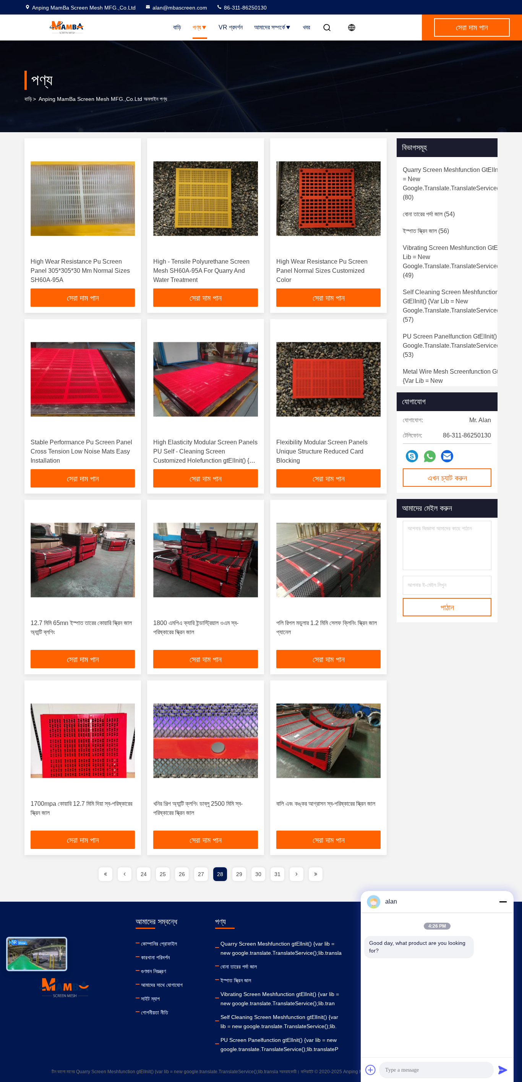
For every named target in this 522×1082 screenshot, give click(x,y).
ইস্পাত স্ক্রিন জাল (235, 980)
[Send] (503, 1069)
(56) (426, 231)
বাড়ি (177, 27)
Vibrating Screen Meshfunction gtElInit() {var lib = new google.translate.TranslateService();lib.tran (279, 998)
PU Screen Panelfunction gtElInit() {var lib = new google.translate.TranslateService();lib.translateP (279, 1044)
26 (182, 874)
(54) (429, 214)
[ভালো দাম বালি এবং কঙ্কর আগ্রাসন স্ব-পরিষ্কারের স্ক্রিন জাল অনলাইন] (328, 741)
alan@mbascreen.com (179, 8)
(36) (462, 385)
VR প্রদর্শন (231, 27)
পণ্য (197, 27)
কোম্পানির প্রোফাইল (159, 944)
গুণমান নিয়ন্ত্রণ (153, 971)
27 (201, 874)
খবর (306, 27)
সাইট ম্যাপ (150, 999)
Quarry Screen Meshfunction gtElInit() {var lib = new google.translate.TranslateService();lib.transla (281, 948)
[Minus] (502, 901)
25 (163, 874)
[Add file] (370, 1069)
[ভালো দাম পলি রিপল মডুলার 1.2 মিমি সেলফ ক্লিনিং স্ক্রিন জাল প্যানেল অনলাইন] (328, 560)
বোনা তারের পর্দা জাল (238, 967)
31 (277, 874)
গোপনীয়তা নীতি (154, 1012)
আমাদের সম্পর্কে (269, 27)
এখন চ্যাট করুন (447, 478)
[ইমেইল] (447, 456)
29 (239, 874)
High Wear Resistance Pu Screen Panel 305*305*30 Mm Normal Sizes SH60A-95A (80, 270)
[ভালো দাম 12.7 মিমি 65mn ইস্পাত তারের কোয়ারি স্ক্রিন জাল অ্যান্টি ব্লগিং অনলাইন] (83, 560)
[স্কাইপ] (412, 456)
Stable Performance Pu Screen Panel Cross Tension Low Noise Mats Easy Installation (81, 451)
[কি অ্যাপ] (430, 456)
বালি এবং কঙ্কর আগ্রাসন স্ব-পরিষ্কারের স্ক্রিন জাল (325, 803)
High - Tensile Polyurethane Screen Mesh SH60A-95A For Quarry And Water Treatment (201, 270)
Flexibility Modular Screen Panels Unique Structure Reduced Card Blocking (322, 451)
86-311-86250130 (244, 8)
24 (144, 874)
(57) (457, 306)
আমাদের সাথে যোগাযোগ (162, 985)
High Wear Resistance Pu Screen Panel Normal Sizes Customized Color (322, 270)
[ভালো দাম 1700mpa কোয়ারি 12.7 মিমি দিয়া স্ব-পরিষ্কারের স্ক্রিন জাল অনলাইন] (83, 741)
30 (258, 874)
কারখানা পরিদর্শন (155, 957)
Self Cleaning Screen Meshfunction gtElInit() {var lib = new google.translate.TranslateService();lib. (279, 1021)
